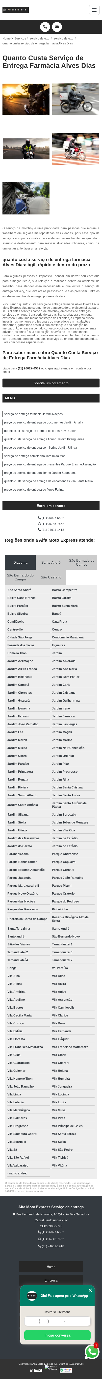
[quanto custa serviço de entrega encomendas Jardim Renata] (26, 99)
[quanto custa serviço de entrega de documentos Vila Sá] (26, 198)
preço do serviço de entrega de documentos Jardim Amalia (43, 422)
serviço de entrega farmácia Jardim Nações (33, 414)
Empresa (51, 1280)
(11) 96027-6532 (29, 368)
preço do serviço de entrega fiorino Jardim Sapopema (40, 473)
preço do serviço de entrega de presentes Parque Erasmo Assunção (50, 464)
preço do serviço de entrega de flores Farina (34, 489)
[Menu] (94, 9)
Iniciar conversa (57, 1335)
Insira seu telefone (58, 1312)
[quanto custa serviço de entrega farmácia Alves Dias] (76, 148)
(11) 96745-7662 (52, 524)
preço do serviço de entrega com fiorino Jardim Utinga (40, 447)
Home (51, 1267)
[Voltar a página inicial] (15, 10)
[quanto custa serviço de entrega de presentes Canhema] (76, 99)
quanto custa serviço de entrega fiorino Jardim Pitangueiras (44, 439)
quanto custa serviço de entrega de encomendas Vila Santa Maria (48, 481)
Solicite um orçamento (51, 383)
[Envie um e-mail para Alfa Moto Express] (57, 27)
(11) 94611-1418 (52, 530)
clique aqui (52, 368)
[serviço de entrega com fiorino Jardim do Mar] (26, 148)
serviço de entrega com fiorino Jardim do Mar (34, 456)
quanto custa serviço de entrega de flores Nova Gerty (40, 431)
